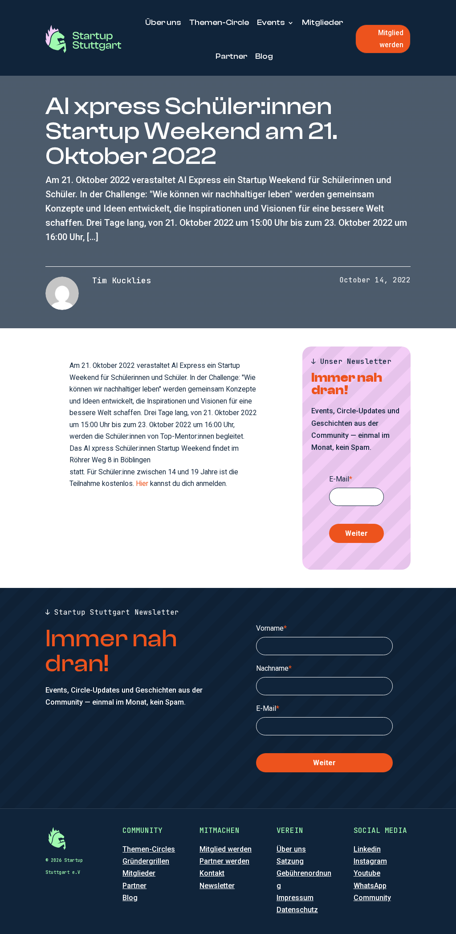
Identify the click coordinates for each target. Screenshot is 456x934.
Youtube (367, 873)
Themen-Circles (148, 849)
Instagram (370, 861)
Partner (231, 56)
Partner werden (224, 861)
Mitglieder (322, 22)
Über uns (163, 22)
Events (271, 22)
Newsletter (217, 885)
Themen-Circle (219, 22)
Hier (142, 484)
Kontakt (212, 873)
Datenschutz (297, 909)
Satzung (290, 861)
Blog (264, 56)
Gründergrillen (145, 861)
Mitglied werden (390, 39)
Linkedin (367, 849)
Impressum (295, 897)
